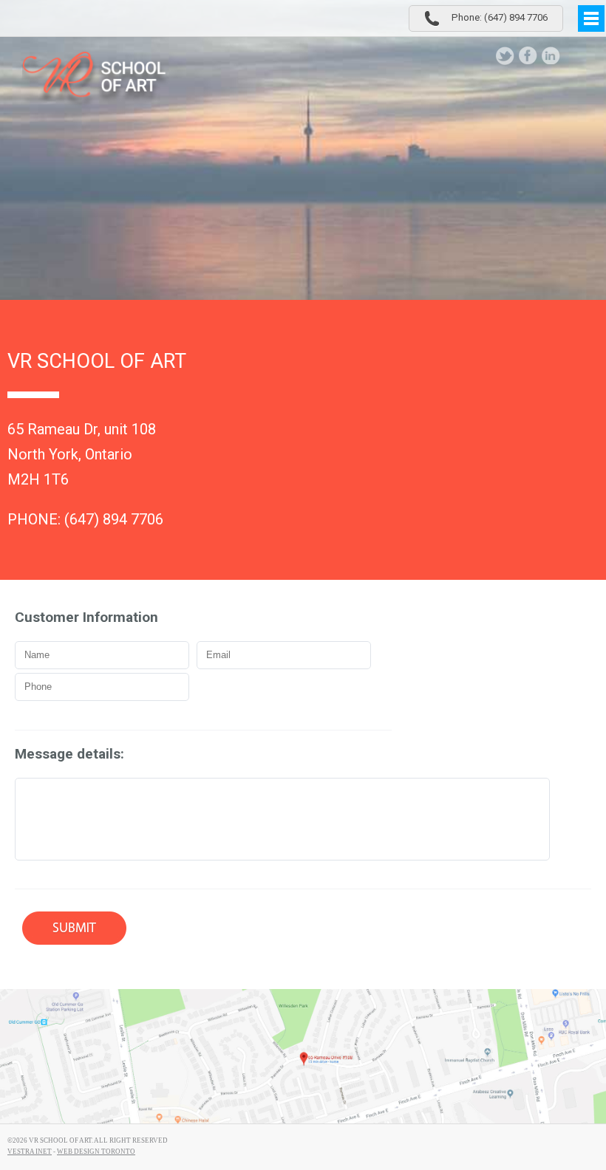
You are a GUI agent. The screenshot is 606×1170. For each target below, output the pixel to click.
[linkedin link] (551, 56)
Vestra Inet (29, 1151)
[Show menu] (591, 18)
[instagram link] (574, 56)
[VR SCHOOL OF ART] (96, 80)
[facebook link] (528, 56)
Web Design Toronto (96, 1151)
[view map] (303, 1056)
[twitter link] (505, 56)
